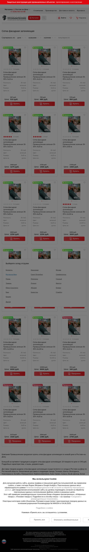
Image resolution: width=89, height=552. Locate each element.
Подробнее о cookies (44, 508)
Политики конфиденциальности (39, 487)
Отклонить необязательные (66, 520)
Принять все (39, 520)
